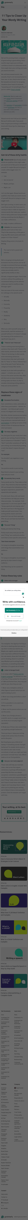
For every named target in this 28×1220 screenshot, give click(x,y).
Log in (20, 620)
